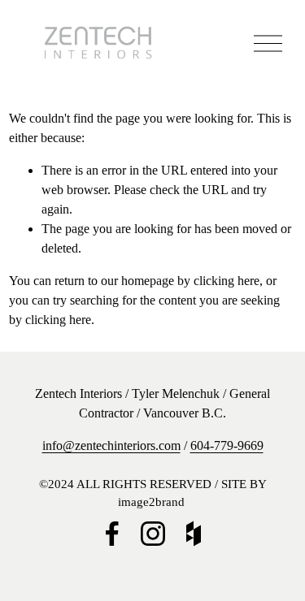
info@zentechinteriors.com (111, 445)
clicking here (226, 281)
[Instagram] (153, 534)
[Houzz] (194, 534)
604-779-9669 (227, 445)
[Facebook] (112, 534)
